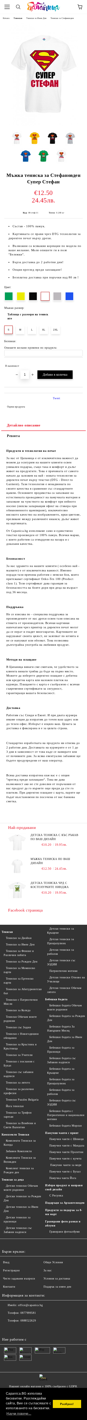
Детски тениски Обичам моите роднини (21, 1187)
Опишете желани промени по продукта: (30, 347)
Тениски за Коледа (18, 1010)
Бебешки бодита (56, 999)
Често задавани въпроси (19, 1278)
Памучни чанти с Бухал (65, 1171)
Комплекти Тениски (15, 1134)
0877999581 (28, 1312)
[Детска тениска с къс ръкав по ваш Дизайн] (17, 842)
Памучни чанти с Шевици (66, 1139)
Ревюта (13, 436)
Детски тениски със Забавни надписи (18, 1230)
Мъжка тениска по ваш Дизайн (50, 861)
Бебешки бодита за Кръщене (60, 1070)
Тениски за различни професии (19, 1091)
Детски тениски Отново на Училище (66, 979)
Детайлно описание (23, 425)
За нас (48, 1270)
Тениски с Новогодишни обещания (21, 1035)
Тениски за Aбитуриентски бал (23, 991)
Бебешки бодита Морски (65, 1125)
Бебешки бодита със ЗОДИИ (61, 1102)
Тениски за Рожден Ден (21, 961)
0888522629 (28, 1320)
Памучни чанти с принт (62, 1132)
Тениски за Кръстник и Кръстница (20, 1046)
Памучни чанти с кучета (65, 1158)
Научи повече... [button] (18, 1413)
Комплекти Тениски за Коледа (20, 1142)
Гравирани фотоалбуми (64, 1231)
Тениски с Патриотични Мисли (21, 1001)
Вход (6, 1262)
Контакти (9, 1286)
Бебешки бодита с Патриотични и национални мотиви (65, 1115)
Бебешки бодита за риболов (60, 1092)
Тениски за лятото (18, 1082)
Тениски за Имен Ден (36, 18)
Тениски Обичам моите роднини (20, 1018)
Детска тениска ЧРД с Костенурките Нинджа (50, 885)
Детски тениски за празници (17, 1219)
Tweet (56, 398)
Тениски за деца (13, 1179)
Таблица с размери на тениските (27, 316)
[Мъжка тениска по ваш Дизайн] (17, 866)
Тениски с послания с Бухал (19, 1063)
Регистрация (11, 1270)
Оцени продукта (16, 406)
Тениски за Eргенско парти (18, 980)
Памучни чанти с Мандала (66, 1145)
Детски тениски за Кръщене (60, 930)
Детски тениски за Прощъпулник (60, 941)
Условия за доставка (57, 1278)
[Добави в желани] (77, 364)
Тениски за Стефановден (62, 18)
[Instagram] (16, 1329)
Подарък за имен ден (57, 1286)
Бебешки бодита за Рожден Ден (66, 1018)
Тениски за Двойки (19, 938)
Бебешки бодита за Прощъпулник (60, 1081)
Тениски (18, 18)
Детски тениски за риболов (60, 951)
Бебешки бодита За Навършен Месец (60, 1028)
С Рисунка (56, 1195)
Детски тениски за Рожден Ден (22, 1198)
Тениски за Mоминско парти (19, 970)
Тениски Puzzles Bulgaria (22, 1099)
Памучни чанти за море (65, 1165)
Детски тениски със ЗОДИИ (61, 962)
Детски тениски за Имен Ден (21, 1208)
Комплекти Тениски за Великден (20, 1159)
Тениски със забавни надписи (18, 1074)
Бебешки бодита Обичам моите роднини (64, 1007)
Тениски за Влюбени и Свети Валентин (20, 1125)
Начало (6, 18)
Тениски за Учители (19, 1055)
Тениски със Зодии (18, 1027)
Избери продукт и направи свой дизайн (64, 1187)
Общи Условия (53, 1262)
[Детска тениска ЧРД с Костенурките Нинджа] (17, 890)
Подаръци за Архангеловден (65, 1202)
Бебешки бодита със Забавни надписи (61, 1060)
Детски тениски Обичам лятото (64, 990)
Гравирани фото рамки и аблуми (62, 1223)
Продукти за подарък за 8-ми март (63, 1212)
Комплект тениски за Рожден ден (19, 1170)
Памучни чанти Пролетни (66, 1152)
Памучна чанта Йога (62, 1178)
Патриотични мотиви (63, 970)
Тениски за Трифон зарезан (18, 1114)
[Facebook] (7, 1329)
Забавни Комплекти (19, 1151)
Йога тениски (15, 1106)
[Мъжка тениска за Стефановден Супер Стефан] (43, 125)
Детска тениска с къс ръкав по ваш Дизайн (54, 837)
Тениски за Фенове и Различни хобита (19, 953)
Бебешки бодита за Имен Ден (64, 1039)
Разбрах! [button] (67, 1404)
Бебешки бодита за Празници (60, 1049)
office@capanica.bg (30, 1305)
